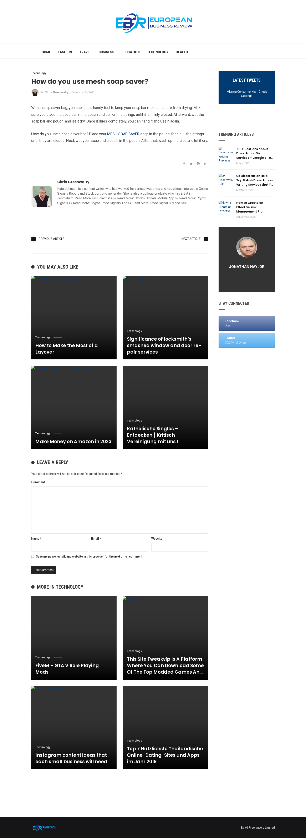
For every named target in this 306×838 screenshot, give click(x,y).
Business (106, 52)
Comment (38, 482)
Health (182, 52)
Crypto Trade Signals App (109, 203)
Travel (85, 52)
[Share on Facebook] (184, 163)
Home (46, 52)
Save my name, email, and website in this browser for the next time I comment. (89, 556)
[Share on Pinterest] (198, 163)
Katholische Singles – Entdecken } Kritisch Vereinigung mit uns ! (152, 435)
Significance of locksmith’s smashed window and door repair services (164, 345)
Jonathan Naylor (246, 266)
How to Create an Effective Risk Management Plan (250, 207)
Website (156, 538)
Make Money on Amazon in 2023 (73, 442)
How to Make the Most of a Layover (66, 349)
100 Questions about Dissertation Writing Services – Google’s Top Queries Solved (254, 153)
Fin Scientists (102, 198)
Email (96, 538)
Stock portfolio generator (104, 193)
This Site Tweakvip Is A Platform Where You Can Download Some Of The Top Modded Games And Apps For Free (165, 665)
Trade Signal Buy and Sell (168, 203)
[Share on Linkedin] (205, 163)
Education (131, 52)
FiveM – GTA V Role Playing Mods (67, 669)
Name (36, 538)
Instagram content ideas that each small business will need (71, 758)
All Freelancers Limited (260, 827)
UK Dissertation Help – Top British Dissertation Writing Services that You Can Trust (255, 180)
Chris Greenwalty (56, 92)
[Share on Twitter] (191, 163)
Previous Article (51, 238)
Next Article (191, 238)
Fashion (65, 52)
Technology (157, 52)
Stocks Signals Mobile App (154, 198)
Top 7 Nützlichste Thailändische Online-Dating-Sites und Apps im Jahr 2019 (165, 755)
